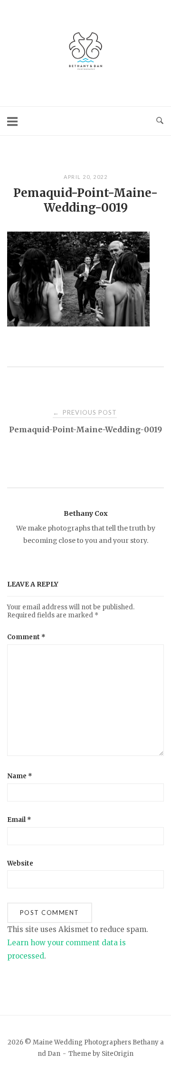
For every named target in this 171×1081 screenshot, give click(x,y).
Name (19, 776)
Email (19, 820)
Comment (26, 637)
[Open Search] (160, 121)
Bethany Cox (86, 513)
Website (20, 863)
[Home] (85, 70)
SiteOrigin (117, 1054)
